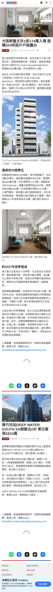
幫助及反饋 (30, 570)
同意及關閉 (42, 584)
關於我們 (5, 570)
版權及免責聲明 (32, 566)
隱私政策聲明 (7, 575)
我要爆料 (29, 575)
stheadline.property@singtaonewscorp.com (24, 350)
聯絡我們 (5, 566)
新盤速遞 (5, 439)
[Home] (11, 2)
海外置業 (5, 50)
